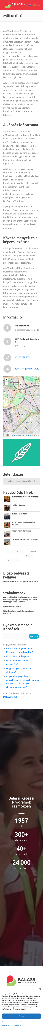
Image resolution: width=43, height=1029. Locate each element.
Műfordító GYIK (10, 697)
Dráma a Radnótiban (19, 514)
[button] (39, 989)
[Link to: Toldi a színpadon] (7, 508)
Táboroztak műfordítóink (21, 531)
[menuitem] (24, 5)
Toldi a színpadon (18, 505)
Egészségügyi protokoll (12, 606)
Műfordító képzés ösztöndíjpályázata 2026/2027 (21, 581)
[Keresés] (24, 5)
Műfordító (12, 15)
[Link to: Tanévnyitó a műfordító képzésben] (7, 542)
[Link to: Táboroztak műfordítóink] (7, 534)
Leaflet (16, 435)
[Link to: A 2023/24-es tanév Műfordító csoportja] (7, 525)
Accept (21, 1016)
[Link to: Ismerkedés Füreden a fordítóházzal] (7, 499)
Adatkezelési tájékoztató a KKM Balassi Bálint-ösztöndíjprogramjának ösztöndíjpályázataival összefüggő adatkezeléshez (20, 599)
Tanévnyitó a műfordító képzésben (25, 539)
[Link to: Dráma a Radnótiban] (7, 516)
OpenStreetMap (26, 435)
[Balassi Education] (17, 5)
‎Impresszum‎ (36, 1022)
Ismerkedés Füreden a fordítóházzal (25, 497)
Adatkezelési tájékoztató (18, 1023)
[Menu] (38, 5)
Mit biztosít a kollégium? (17, 656)
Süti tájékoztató (6, 1023)
